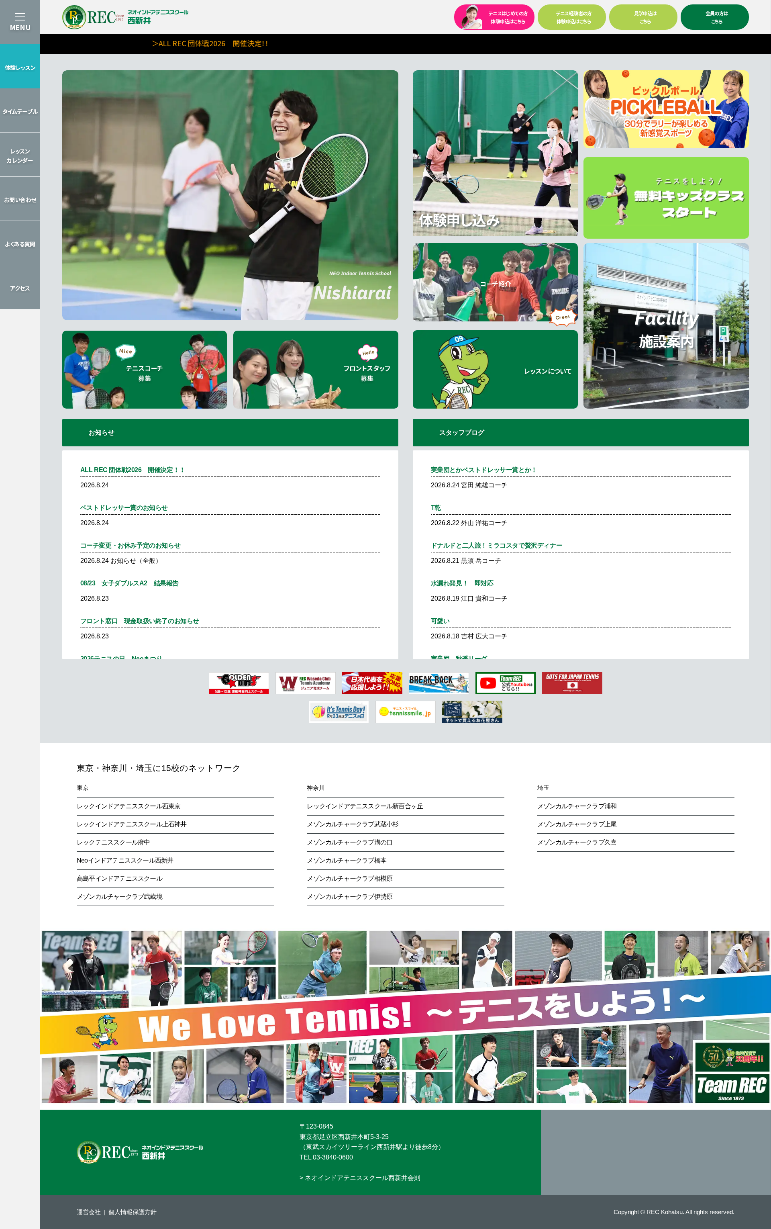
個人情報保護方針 (132, 1212)
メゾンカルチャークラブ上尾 (577, 824)
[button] (20, 66)
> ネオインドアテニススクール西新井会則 (360, 1177)
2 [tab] (224, 310)
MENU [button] (20, 27)
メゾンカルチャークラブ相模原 (349, 878)
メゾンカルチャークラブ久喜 (577, 842)
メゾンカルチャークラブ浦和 (577, 806)
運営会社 (89, 1212)
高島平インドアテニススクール (119, 878)
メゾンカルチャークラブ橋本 (346, 860)
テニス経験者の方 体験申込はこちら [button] (574, 17)
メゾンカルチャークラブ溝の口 (349, 842)
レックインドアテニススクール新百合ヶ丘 (365, 806)
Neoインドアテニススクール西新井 (125, 860)
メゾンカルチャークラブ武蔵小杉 (352, 824)
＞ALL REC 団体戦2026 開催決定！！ (155, 43)
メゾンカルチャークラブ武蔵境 (119, 896)
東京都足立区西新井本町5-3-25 (344, 1136)
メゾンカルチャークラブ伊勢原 (349, 896)
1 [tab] (212, 310)
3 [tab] (236, 310)
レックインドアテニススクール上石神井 (132, 824)
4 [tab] (248, 310)
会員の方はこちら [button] (717, 17)
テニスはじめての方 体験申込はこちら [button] (508, 17)
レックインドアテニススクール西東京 (128, 806)
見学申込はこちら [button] (645, 17)
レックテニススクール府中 (113, 842)
